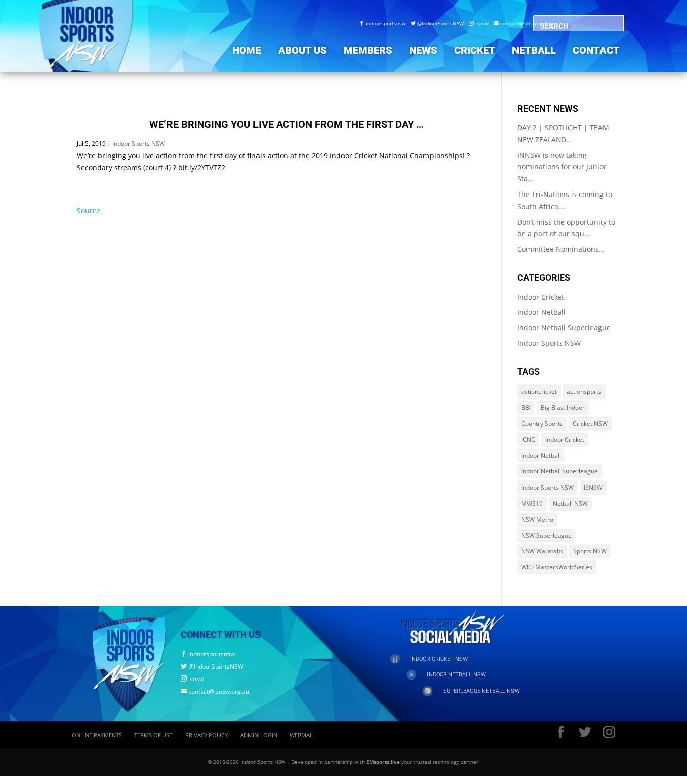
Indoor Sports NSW (138, 143)
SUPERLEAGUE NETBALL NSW (481, 691)
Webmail (302, 735)
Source (88, 210)
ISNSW (593, 487)
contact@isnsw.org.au (523, 23)
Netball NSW (570, 503)
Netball (534, 50)
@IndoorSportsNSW (437, 23)
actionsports (584, 391)
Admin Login (258, 735)
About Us (302, 50)
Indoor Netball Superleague (564, 327)
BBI (526, 407)
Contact (596, 50)
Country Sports (542, 423)
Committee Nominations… (561, 249)
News (423, 50)
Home (246, 50)
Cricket (474, 50)
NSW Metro (537, 519)
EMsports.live (383, 761)
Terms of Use (153, 735)
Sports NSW (590, 551)
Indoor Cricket (540, 297)
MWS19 (532, 503)
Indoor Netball (541, 312)
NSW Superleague (546, 535)
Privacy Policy (206, 735)
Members (367, 50)
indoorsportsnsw (382, 23)
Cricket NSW (590, 423)
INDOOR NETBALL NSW (456, 674)
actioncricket (539, 391)
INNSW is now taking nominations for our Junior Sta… (562, 167)
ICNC (528, 439)
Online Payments (97, 735)
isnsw (479, 23)
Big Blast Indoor (563, 407)
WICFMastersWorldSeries (556, 567)
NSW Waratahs (542, 551)
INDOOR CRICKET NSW (439, 659)
